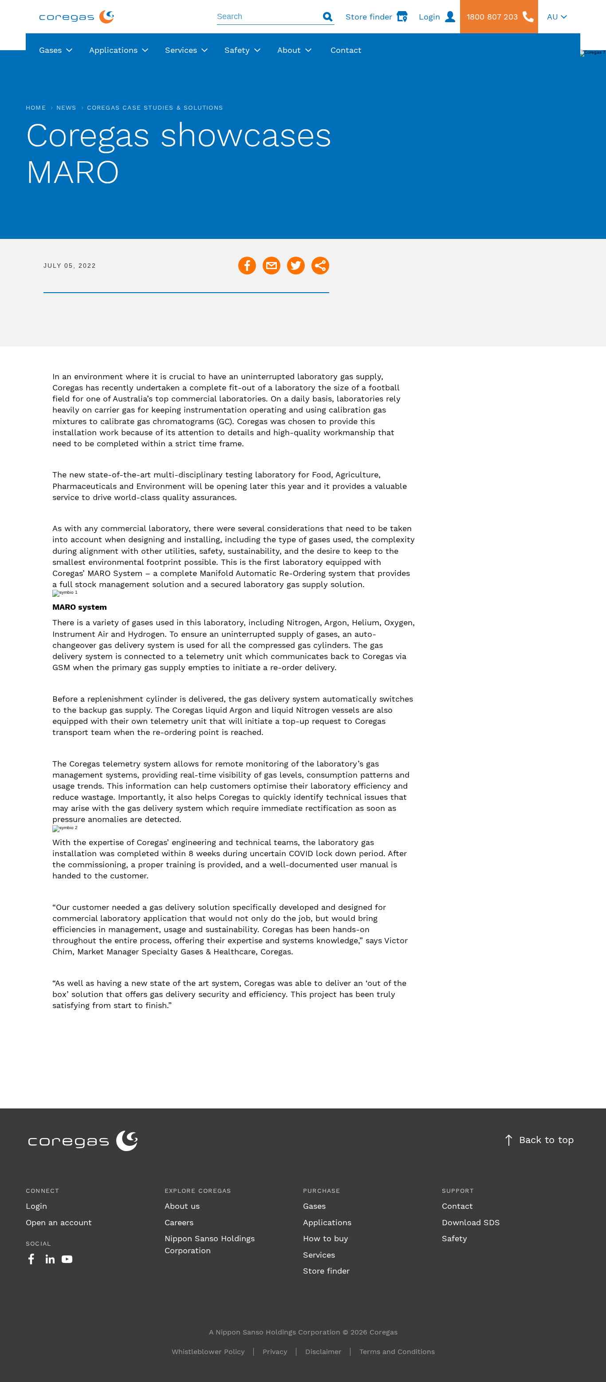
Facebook (31, 1259)
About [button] (289, 50)
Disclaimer (323, 1351)
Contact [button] (346, 50)
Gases (314, 1206)
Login (36, 1206)
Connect (42, 1190)
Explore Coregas (198, 1190)
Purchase (322, 1190)
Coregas (76, 16)
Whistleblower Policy (208, 1351)
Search (328, 16)
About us (182, 1206)
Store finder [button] (369, 16)
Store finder (326, 1270)
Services (319, 1254)
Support (458, 1190)
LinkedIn (50, 1259)
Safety (454, 1238)
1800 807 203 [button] (492, 16)
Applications (327, 1222)
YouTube (67, 1259)
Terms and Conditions (397, 1351)
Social (38, 1243)
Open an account (59, 1222)
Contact (457, 1206)
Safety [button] (237, 50)
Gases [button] (50, 50)
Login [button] (429, 16)
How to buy (325, 1238)
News (66, 107)
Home (36, 107)
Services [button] (181, 50)
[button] (557, 16)
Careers (179, 1222)
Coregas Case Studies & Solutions (155, 107)
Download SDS (471, 1222)
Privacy (275, 1351)
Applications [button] (113, 50)
